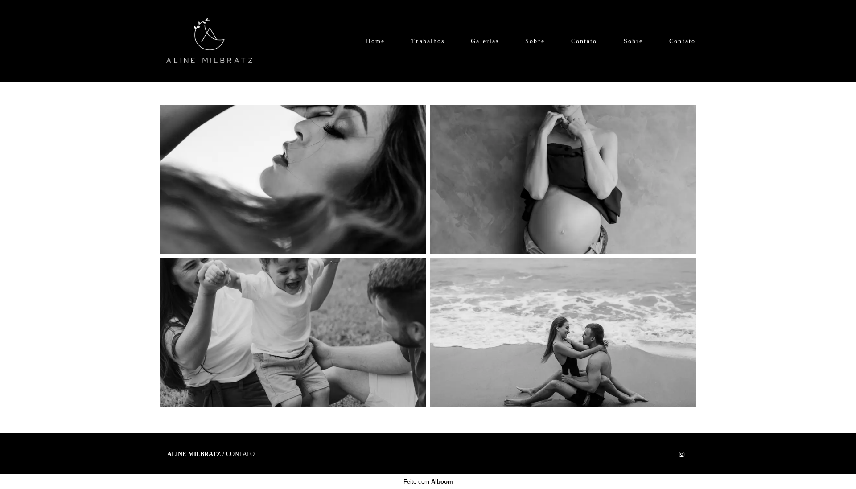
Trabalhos (427, 41)
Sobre (535, 41)
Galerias (485, 41)
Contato (584, 41)
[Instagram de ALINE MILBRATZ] (681, 454)
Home (375, 41)
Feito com (428, 481)
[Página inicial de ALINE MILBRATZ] (209, 41)
